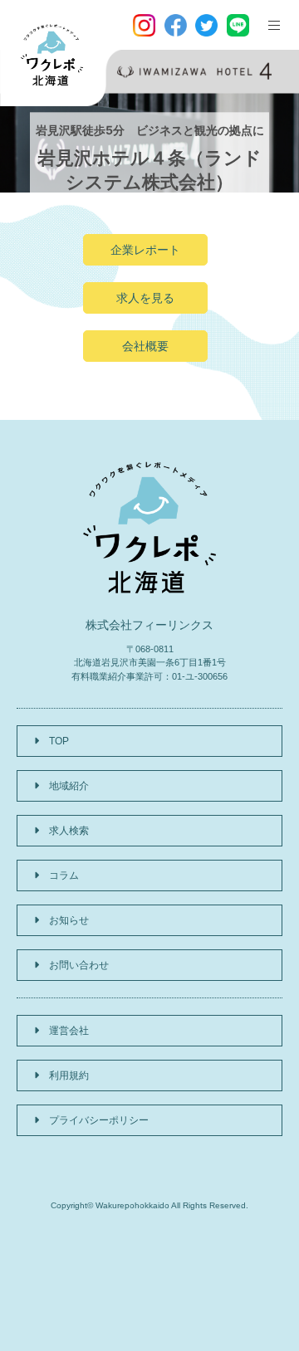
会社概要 (145, 346)
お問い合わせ (79, 965)
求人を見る (145, 298)
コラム (64, 875)
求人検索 (69, 830)
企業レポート (145, 249)
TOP (59, 741)
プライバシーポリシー (99, 1120)
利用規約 (69, 1075)
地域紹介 (69, 786)
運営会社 (69, 1030)
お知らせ (69, 920)
